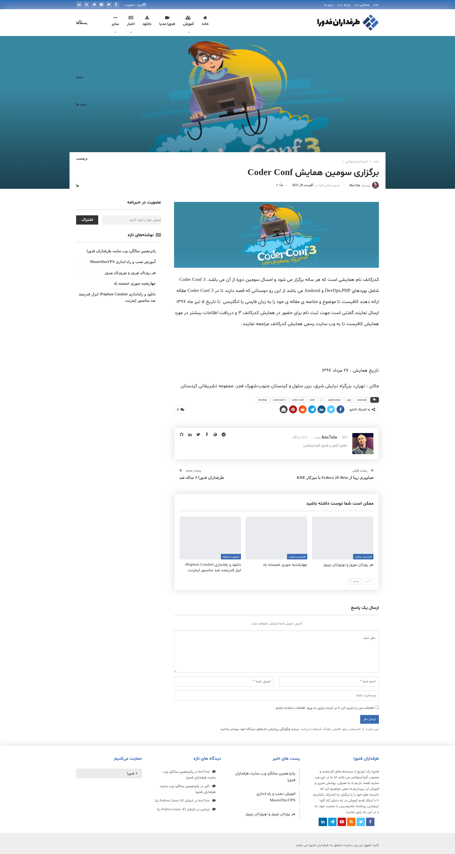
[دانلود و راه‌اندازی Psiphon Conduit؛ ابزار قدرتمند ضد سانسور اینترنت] (210, 538)
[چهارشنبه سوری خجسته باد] (276, 538)
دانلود (146, 24)
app (349, 399)
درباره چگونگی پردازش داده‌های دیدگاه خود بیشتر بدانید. (259, 729)
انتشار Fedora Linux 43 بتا (174, 800)
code (312, 399)
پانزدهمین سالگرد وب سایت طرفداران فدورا (121, 251)
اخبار (131, 24)
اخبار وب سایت (363, 557)
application (334, 399)
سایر (115, 24)
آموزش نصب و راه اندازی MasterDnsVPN (123, 262)
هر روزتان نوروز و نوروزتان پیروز (130, 273)
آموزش (188, 24)
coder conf (298, 399)
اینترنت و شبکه (231, 557)
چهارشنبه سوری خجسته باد (135, 283)
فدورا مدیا (167, 24)
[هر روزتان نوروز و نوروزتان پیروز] (342, 538)
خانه (376, 5)
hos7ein (204, 771)
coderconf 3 (279, 399)
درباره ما (329, 5)
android (362, 399)
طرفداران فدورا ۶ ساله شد (201, 477)
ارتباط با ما (344, 5)
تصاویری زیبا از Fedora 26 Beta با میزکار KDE (335, 477)
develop (262, 399)
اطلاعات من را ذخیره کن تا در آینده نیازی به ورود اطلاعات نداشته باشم (325, 708)
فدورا (130, 773)
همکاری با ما (361, 5)
